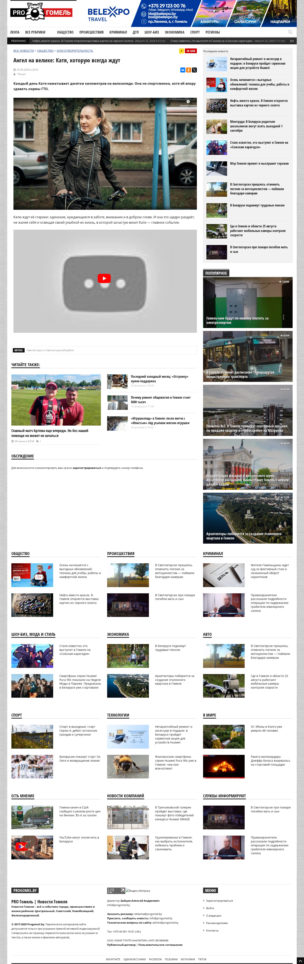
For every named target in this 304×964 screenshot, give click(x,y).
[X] (194, 70)
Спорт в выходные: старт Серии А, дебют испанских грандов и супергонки (78, 730)
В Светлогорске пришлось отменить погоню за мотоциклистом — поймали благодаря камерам (257, 188)
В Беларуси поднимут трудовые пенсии (257, 205)
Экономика (174, 32)
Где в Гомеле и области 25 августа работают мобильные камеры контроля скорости (258, 230)
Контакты (212, 930)
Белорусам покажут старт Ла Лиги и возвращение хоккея (79, 759)
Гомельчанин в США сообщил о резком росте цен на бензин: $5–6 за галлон (80, 811)
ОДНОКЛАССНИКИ (134, 959)
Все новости (23, 51)
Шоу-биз (152, 32)
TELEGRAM (171, 959)
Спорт (195, 32)
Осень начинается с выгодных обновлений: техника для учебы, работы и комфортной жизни (259, 84)
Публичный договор (121, 945)
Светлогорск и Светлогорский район (50, 350)
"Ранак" (21, 74)
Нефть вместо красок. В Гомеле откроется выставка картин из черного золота (82, 41)
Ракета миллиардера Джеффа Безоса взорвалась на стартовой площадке (270, 760)
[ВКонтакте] (182, 70)
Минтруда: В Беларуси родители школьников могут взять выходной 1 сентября (256, 126)
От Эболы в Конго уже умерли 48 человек (266, 728)
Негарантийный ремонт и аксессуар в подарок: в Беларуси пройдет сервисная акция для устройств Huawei (257, 63)
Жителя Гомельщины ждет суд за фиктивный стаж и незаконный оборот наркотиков (270, 571)
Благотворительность (75, 51)
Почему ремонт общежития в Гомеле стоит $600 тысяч (161, 399)
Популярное (216, 273)
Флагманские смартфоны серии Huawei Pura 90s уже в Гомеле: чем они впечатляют (175, 762)
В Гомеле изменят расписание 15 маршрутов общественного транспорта (240, 374)
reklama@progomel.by (148, 914)
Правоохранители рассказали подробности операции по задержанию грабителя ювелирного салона (269, 603)
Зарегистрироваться (219, 900)
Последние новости (215, 51)
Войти (210, 908)
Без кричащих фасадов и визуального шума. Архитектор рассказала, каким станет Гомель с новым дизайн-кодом (247, 479)
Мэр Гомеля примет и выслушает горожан (259, 163)
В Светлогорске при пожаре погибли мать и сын (259, 249)
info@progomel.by (118, 905)
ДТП (136, 32)
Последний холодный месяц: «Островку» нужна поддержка (159, 378)
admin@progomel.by (165, 922)
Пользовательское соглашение (160, 945)
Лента (14, 32)
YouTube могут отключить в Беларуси (79, 839)
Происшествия (91, 32)
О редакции (213, 915)
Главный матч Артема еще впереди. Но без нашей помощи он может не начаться (49, 433)
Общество (65, 32)
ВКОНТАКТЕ (113, 959)
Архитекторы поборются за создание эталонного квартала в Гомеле (243, 536)
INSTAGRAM (188, 959)
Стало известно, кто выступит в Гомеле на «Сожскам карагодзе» (212, 41)
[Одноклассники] (188, 70)
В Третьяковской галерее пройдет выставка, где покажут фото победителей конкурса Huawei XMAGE (174, 813)
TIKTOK (202, 959)
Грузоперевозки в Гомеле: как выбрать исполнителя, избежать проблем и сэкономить (174, 843)
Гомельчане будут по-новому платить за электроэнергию (237, 320)
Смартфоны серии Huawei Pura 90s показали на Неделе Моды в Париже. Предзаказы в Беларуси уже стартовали (80, 682)
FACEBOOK (155, 959)
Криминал (118, 32)
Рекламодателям (217, 923)
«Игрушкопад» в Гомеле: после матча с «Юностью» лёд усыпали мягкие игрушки (160, 420)
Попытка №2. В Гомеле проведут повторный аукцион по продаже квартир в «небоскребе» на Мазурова (246, 428)
